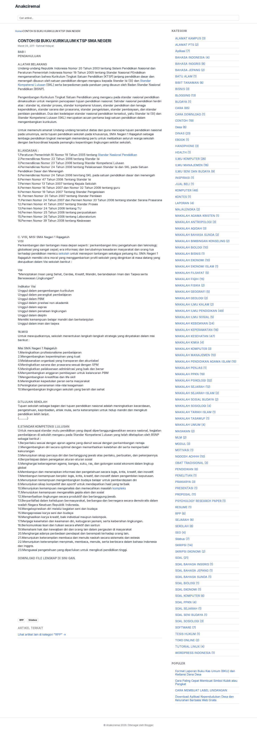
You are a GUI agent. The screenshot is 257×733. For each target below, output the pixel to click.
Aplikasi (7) (182, 51)
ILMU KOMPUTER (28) (190, 159)
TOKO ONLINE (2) (187, 640)
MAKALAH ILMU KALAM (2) (194, 304)
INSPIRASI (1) (184, 177)
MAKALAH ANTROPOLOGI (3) (195, 222)
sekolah (64, 253)
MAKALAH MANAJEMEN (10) (195, 355)
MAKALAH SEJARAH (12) (192, 386)
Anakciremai (27, 6)
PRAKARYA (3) (185, 482)
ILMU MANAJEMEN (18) (192, 165)
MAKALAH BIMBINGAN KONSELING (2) (202, 241)
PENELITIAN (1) (186, 475)
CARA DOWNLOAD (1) (190, 114)
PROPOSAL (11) (185, 494)
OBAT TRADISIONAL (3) (191, 463)
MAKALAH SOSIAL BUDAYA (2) (197, 399)
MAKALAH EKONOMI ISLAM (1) (196, 266)
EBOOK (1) (182, 139)
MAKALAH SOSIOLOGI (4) (193, 406)
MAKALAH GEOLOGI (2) (191, 298)
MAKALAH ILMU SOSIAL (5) (194, 317)
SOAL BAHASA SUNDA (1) (193, 577)
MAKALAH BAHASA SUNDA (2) (197, 235)
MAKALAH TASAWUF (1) (192, 418)
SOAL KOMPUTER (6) (190, 595)
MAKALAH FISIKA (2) (190, 285)
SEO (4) (180, 532)
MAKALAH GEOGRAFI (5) (192, 291)
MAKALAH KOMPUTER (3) (193, 348)
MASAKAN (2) (185, 431)
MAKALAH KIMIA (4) (189, 342)
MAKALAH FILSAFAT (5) (192, 273)
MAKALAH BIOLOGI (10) (191, 247)
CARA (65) (182, 108)
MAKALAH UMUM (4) (190, 424)
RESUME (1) (183, 507)
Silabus (32, 620)
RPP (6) (180, 513)
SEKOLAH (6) (184, 526)
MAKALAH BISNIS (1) (190, 253)
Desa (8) (181, 127)
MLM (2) (181, 437)
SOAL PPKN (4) (186, 602)
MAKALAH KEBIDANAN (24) (194, 323)
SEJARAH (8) (184, 520)
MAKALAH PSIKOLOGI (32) (193, 380)
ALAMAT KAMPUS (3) (190, 38)
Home (18, 31)
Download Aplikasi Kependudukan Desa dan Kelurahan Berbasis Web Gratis (204, 698)
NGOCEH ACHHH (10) (190, 456)
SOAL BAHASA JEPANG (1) (194, 570)
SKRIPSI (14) (184, 545)
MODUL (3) (182, 444)
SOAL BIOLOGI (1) (187, 583)
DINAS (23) (183, 133)
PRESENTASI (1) (186, 488)
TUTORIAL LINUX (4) (190, 646)
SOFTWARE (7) (185, 627)
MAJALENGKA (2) (187, 209)
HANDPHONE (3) (187, 146)
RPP (21, 620)
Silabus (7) (182, 539)
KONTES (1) (183, 197)
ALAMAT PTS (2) (187, 44)
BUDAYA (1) (183, 101)
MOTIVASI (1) (184, 450)
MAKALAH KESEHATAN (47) (195, 336)
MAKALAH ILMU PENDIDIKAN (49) (199, 310)
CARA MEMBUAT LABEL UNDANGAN (201, 690)
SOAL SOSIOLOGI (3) (189, 621)
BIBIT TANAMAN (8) (189, 82)
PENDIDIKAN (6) (186, 469)
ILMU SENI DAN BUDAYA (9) (195, 171)
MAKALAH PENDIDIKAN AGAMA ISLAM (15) (205, 361)
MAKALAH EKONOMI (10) (192, 260)
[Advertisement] (90, 589)
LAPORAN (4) (184, 203)
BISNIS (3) (182, 89)
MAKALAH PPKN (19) (190, 374)
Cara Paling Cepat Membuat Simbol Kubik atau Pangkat (206, 682)
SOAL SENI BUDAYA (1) (191, 615)
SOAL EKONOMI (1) (188, 589)
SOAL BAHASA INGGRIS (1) (194, 564)
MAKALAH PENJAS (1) (191, 368)
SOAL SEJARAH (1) (188, 608)
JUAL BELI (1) (184, 184)
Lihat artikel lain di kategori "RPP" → (42, 634)
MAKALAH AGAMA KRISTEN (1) (197, 215)
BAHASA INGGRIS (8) (190, 63)
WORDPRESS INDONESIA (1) (195, 653)
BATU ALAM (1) (186, 76)
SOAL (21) (181, 558)
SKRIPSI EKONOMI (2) (190, 551)
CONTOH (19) (184, 120)
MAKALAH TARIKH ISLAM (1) (195, 412)
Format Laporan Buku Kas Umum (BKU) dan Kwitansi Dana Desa (205, 672)
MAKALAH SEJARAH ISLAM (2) (197, 393)
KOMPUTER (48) (186, 190)
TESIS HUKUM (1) (187, 634)
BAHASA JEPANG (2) (190, 70)
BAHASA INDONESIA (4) (192, 57)
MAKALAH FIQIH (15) (189, 279)
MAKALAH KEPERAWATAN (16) (197, 330)
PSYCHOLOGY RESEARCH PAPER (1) (200, 501)
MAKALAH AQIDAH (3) (190, 228)
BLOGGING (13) (185, 95)
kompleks (119, 488)
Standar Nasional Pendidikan (117, 155)
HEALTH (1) (183, 152)
